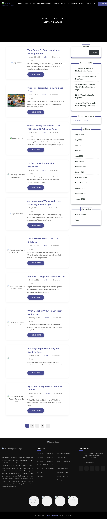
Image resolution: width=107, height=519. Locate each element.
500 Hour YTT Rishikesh (45, 465)
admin (46, 57)
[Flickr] (97, 468)
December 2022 (81, 178)
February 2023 (80, 167)
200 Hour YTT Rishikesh (45, 457)
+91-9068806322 (88, 462)
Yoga (77, 220)
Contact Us (90, 4)
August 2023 (80, 135)
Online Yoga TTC (62, 476)
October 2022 (80, 188)
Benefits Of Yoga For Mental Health (46, 276)
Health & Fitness (81, 215)
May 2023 (78, 151)
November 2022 (81, 183)
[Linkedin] (103, 468)
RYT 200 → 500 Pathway (45, 469)
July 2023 (78, 140)
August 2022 (80, 199)
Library (59, 465)
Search (86, 46)
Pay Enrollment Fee (63, 454)
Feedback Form (62, 457)
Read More (36, 74)
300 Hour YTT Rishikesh (45, 461)
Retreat (39, 472)
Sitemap (59, 480)
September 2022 (81, 194)
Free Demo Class (62, 469)
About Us (40, 476)
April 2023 (79, 156)
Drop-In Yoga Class (63, 461)
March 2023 (79, 161)
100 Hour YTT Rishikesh (45, 454)
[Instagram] (86, 468)
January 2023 (80, 172)
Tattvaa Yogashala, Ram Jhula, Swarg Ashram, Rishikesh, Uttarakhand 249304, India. (93, 456)
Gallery (74, 4)
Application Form (62, 472)
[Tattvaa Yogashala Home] (9, 4)
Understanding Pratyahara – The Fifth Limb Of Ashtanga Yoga (85, 87)
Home (20, 4)
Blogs (81, 4)
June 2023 (78, 145)
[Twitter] (92, 468)
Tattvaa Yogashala (51, 515)
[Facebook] (81, 468)
